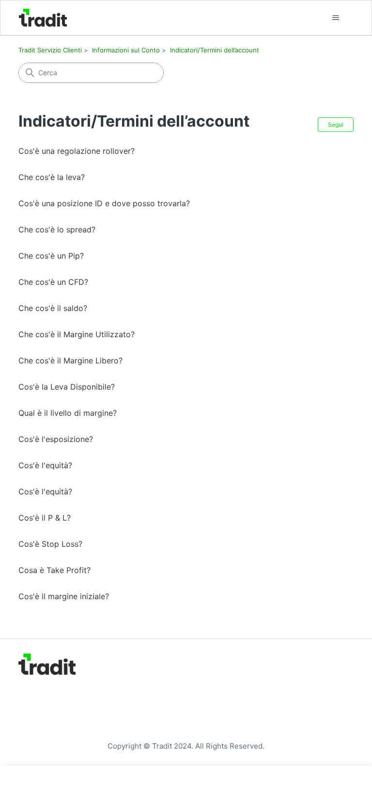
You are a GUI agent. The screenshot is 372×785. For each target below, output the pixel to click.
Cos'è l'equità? (45, 465)
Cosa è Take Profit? (54, 570)
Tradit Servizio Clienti (50, 50)
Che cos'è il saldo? (52, 308)
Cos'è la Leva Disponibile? (66, 387)
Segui (335, 124)
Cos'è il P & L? (44, 518)
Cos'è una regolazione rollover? (76, 151)
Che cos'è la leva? (51, 177)
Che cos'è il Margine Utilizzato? (76, 334)
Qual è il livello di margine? (67, 413)
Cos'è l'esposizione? (55, 439)
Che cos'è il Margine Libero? (70, 360)
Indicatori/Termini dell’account (214, 50)
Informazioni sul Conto (126, 50)
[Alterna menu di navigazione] (336, 18)
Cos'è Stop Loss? (50, 544)
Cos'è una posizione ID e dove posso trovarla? (104, 203)
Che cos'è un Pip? (51, 256)
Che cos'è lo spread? (56, 229)
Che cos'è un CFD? (53, 282)
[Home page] (43, 18)
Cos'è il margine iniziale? (63, 596)
